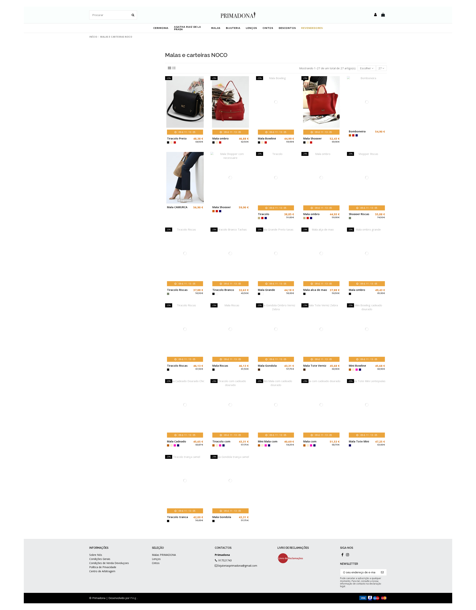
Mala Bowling (267, 138)
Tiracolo (263, 214)
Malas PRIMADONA (164, 555)
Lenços (156, 559)
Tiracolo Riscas (177, 290)
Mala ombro (311, 214)
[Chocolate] (259, 369)
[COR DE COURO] (213, 211)
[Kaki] (350, 218)
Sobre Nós (95, 555)
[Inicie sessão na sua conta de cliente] (375, 15)
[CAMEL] (350, 135)
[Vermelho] (175, 142)
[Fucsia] (357, 369)
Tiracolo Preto (177, 138)
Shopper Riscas (359, 214)
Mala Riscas (220, 365)
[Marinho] (357, 135)
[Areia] (259, 218)
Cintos (156, 563)
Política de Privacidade (102, 567)
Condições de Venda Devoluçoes (109, 563)
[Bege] (171, 142)
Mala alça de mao (315, 290)
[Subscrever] (382, 572)
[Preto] (168, 142)
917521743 (225, 560)
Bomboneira (357, 131)
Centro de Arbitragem (102, 571)
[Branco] (217, 294)
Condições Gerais (99, 559)
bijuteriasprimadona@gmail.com (237, 565)
